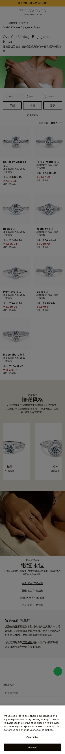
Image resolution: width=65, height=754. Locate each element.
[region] (32, 729)
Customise (32, 737)
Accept (32, 747)
